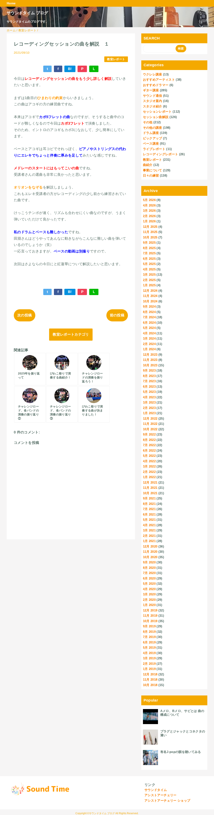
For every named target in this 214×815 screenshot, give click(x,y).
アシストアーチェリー (160, 795)
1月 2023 (149, 413)
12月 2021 (150, 482)
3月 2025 (149, 274)
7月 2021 (149, 509)
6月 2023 (149, 386)
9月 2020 (149, 562)
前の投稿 (117, 315)
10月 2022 (150, 429)
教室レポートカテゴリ (71, 334)
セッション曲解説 (156, 117)
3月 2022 (149, 466)
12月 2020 (150, 546)
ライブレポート (154, 149)
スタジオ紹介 (152, 106)
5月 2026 (149, 200)
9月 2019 (149, 626)
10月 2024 (150, 301)
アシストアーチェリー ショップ (167, 800)
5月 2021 (149, 519)
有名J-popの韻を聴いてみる (180, 752)
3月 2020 (149, 594)
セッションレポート (157, 111)
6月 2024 (149, 322)
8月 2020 (149, 567)
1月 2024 (149, 349)
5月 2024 (149, 328)
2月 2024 (149, 344)
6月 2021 (149, 514)
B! (70, 69)
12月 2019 (150, 610)
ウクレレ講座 (152, 74)
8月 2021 (149, 504)
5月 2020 (149, 583)
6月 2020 (149, 578)
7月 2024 (149, 317)
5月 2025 (149, 264)
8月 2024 (149, 312)
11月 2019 (150, 615)
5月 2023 (149, 391)
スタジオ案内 (152, 101)
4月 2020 (149, 589)
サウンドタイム (155, 790)
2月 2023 (149, 408)
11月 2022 (150, 423)
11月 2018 (150, 679)
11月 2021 (150, 487)
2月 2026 (149, 216)
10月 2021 (150, 493)
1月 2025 (149, 285)
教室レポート (116, 59)
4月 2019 (149, 653)
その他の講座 (152, 127)
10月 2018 (150, 685)
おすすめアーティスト (159, 79)
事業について (152, 170)
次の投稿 (24, 315)
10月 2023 (150, 365)
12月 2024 (150, 290)
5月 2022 (149, 455)
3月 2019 (149, 658)
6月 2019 (149, 642)
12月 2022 (150, 418)
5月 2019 (149, 647)
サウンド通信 (152, 95)
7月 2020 (149, 573)
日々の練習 (151, 175)
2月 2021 (149, 535)
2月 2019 (149, 663)
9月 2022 (149, 434)
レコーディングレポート (160, 154)
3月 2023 (149, 402)
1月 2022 (149, 477)
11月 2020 (150, 551)
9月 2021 (149, 498)
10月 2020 (150, 557)
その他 (148, 122)
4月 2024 (149, 333)
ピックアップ (152, 138)
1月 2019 (149, 669)
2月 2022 (149, 472)
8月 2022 (149, 440)
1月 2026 (149, 221)
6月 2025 (149, 258)
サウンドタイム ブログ (27, 13)
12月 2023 (150, 354)
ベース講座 (151, 143)
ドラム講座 (151, 133)
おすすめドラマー (156, 85)
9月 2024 (149, 306)
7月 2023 (149, 381)
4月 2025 (149, 269)
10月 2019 (150, 621)
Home (11, 3)
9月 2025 (149, 242)
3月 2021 (149, 530)
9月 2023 (149, 370)
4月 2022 (149, 461)
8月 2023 (149, 376)
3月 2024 (149, 338)
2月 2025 (149, 280)
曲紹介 (148, 165)
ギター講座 (151, 90)
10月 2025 (150, 237)
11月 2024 (150, 296)
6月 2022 (149, 450)
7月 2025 (149, 253)
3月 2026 (149, 210)
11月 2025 (150, 232)
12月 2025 (150, 226)
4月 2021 (149, 525)
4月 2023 (149, 397)
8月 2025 (149, 248)
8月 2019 (149, 631)
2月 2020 (149, 599)
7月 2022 (149, 445)
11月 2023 (150, 360)
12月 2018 (150, 674)
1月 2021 (149, 541)
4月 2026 (149, 205)
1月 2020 (149, 605)
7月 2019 (149, 637)
